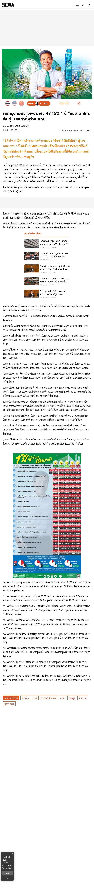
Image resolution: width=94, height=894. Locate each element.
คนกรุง (72, 698)
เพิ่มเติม (8, 868)
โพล (35, 698)
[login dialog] (89, 5)
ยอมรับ (7, 873)
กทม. (62, 698)
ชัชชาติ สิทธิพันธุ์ (48, 698)
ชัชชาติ (82, 698)
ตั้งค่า (7, 878)
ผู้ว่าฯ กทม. (9, 703)
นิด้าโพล (25, 698)
